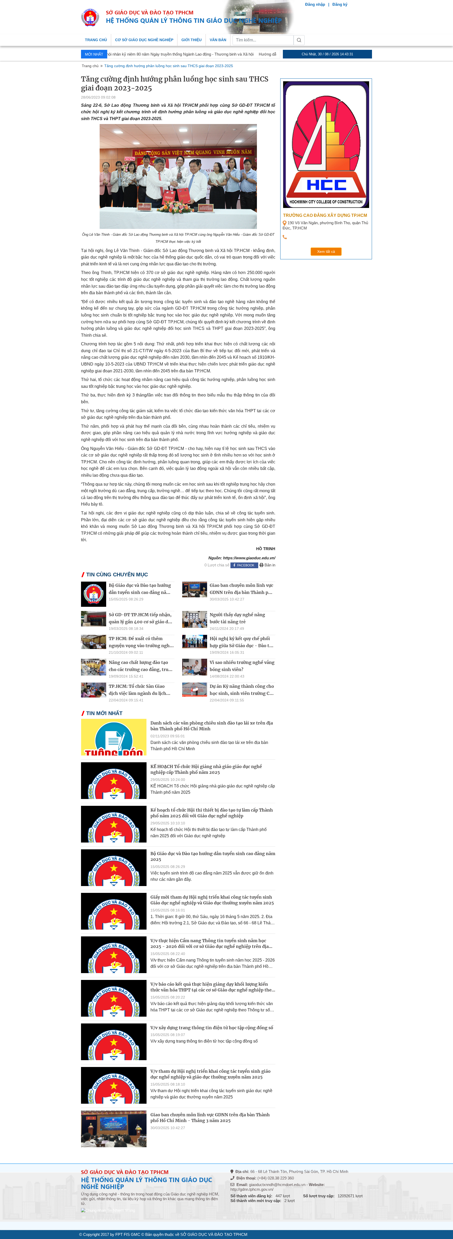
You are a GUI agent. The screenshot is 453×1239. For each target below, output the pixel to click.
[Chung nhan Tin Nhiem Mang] (108, 1212)
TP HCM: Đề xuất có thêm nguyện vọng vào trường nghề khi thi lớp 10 (140, 645)
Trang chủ (96, 40)
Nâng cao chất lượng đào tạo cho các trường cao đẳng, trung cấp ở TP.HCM (141, 669)
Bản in (269, 565)
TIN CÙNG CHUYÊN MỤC (117, 574)
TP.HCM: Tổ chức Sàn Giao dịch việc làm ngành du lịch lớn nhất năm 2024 (137, 693)
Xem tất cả (326, 251)
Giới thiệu (191, 40)
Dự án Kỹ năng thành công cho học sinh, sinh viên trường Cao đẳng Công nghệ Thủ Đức (242, 693)
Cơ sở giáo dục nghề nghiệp (144, 40)
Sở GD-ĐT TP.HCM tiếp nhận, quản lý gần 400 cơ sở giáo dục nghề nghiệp (141, 621)
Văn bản (218, 40)
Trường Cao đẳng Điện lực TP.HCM (324, 215)
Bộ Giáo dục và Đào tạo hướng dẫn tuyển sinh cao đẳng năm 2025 (140, 592)
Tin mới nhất (104, 713)
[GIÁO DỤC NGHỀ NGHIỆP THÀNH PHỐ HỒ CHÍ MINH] (90, 17)
